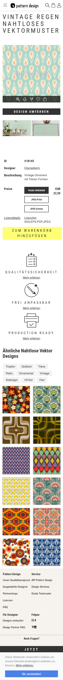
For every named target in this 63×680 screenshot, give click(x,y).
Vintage (44, 373)
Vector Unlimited (36, 190)
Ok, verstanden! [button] (31, 673)
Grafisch (27, 366)
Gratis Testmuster (41, 593)
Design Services (40, 586)
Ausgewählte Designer (15, 586)
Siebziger (12, 380)
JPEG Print (36, 199)
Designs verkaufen (13, 620)
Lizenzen (8, 600)
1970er (28, 380)
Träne (41, 366)
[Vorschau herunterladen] (25, 99)
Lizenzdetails (12, 218)
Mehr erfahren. (25, 665)
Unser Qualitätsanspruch (16, 580)
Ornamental (26, 373)
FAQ (5, 607)
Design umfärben (31, 111)
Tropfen (10, 366)
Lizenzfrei (30, 218)
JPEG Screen (36, 208)
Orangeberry (32, 168)
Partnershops (10, 593)
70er (42, 380)
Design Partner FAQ (14, 627)
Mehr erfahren (31, 278)
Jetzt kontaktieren (31, 651)
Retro (9, 373)
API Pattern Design (41, 580)
